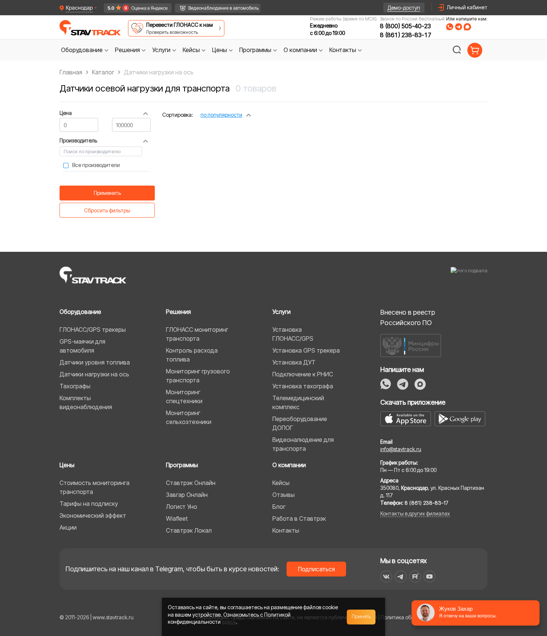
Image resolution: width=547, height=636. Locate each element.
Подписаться (316, 569)
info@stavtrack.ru (400, 449)
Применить (107, 193)
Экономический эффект (93, 515)
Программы (182, 465)
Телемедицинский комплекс (298, 402)
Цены (67, 465)
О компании (289, 465)
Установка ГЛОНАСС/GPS (292, 334)
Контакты (285, 530)
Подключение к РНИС (302, 374)
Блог (278, 506)
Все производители (96, 165)
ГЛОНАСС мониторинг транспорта (197, 334)
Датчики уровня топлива (95, 362)
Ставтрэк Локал (189, 530)
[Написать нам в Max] (420, 384)
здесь (229, 622)
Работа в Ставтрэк (299, 518)
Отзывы (283, 494)
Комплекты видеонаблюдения (86, 402)
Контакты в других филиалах (415, 513)
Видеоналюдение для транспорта (303, 444)
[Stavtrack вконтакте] (386, 576)
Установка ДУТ (294, 362)
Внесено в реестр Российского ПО (407, 317)
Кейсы (281, 482)
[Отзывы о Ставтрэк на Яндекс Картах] (134, 8)
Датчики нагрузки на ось (94, 374)
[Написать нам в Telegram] (458, 26)
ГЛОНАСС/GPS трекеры (93, 329)
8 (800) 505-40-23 (405, 26)
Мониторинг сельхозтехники (188, 417)
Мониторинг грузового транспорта (198, 375)
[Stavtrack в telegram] (400, 576)
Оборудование (80, 311)
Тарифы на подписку (89, 503)
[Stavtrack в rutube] (415, 576)
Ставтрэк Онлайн (190, 482)
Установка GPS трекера (306, 350)
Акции (68, 527)
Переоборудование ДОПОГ (299, 423)
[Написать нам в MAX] (467, 26)
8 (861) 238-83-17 (405, 35)
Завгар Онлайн (187, 494)
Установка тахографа (302, 386)
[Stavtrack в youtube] (429, 576)
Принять (361, 616)
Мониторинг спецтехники (184, 396)
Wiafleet (177, 518)
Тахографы (75, 386)
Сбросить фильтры (107, 210)
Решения (178, 311)
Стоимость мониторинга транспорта (94, 487)
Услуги (281, 311)
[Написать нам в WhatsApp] (449, 26)
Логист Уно (181, 506)
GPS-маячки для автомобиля (82, 346)
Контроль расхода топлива (192, 355)
